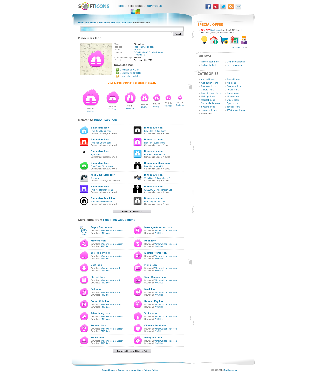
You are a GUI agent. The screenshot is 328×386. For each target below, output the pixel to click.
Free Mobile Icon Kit (153, 166)
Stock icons (215, 30)
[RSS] (230, 8)
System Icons (208, 106)
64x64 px (130, 109)
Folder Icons (233, 89)
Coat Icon (96, 264)
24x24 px (180, 105)
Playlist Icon (98, 277)
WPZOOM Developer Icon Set (158, 190)
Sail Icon (96, 289)
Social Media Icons (210, 103)
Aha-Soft (138, 49)
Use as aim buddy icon (130, 76)
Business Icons (208, 86)
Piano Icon (150, 264)
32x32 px (168, 106)
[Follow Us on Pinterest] (215, 8)
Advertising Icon (100, 313)
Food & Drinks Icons (211, 93)
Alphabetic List (208, 65)
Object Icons (233, 100)
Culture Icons (207, 89)
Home (120, 6)
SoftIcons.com (231, 370)
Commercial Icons (236, 61)
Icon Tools (154, 6)
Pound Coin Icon (100, 301)
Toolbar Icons (233, 106)
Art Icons (231, 83)
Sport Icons (232, 103)
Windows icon (107, 231)
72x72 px (112, 109)
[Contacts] (238, 8)
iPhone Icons (233, 96)
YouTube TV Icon (101, 252)
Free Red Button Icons (101, 143)
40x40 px (156, 106)
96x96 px (90, 111)
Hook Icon (150, 240)
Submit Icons (108, 370)
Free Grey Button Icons (154, 202)
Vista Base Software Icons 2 (157, 178)
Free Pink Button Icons (154, 143)
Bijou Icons (96, 154)
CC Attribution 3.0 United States (148, 52)
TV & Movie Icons (236, 110)
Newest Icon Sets (210, 61)
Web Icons (104, 23)
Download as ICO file (130, 70)
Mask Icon (150, 289)
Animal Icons (233, 79)
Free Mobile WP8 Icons (101, 202)
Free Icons (135, 6)
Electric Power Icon (155, 252)
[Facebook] (208, 8)
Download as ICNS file (130, 73)
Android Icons (208, 79)
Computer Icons (235, 86)
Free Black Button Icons (155, 131)
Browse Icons (238, 47)
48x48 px (144, 107)
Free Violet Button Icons (102, 190)
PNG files (105, 233)
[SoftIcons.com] (93, 9)
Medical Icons (208, 100)
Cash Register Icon (155, 277)
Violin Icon (150, 313)
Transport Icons (209, 110)
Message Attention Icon (158, 227)
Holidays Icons (208, 96)
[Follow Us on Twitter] (223, 8)
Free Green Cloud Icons (102, 166)
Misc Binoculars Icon (103, 174)
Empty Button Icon (102, 227)
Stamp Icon (97, 337)
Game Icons (233, 93)
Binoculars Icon (105, 120)
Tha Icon (95, 178)
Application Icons (209, 83)
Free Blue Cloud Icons (101, 131)
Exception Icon (153, 337)
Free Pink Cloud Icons (121, 23)
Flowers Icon (98, 240)
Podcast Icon (98, 325)
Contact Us (123, 370)
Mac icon (119, 231)
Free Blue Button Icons (154, 154)
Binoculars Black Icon (157, 163)
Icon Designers (234, 65)
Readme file (139, 55)
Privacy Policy (151, 370)
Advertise (136, 370)
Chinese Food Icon (155, 325)
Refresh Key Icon (154, 301)
